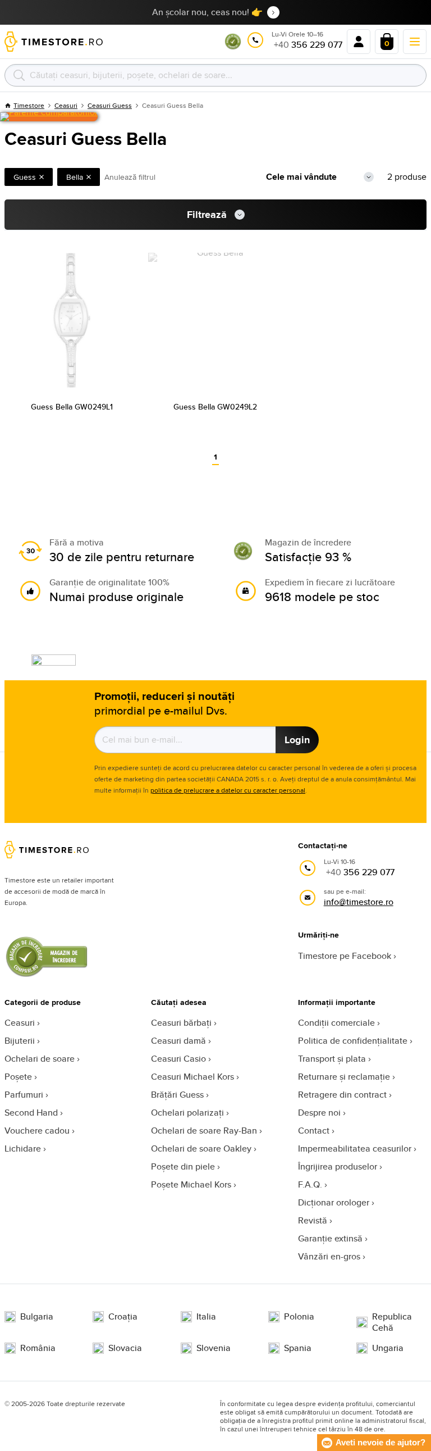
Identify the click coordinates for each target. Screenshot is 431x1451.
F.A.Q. (310, 1184)
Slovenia (213, 1348)
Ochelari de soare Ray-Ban (204, 1130)
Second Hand (31, 1112)
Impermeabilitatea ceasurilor (354, 1148)
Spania (297, 1348)
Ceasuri (19, 1022)
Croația (122, 1316)
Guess (24, 177)
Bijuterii (19, 1040)
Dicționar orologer (333, 1202)
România (38, 1348)
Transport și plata (332, 1058)
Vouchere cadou (37, 1130)
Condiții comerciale (336, 1022)
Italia (206, 1316)
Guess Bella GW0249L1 (72, 406)
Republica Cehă (392, 1322)
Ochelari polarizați (187, 1112)
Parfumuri (23, 1094)
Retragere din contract (342, 1094)
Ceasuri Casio (178, 1058)
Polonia (299, 1316)
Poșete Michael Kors (191, 1184)
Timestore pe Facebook (344, 955)
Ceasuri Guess (110, 105)
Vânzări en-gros (329, 1256)
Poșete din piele (183, 1166)
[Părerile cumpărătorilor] (49, 116)
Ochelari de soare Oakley (201, 1148)
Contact (313, 1130)
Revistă (312, 1220)
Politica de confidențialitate (352, 1040)
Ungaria (388, 1348)
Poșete (18, 1076)
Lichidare (22, 1148)
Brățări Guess (177, 1094)
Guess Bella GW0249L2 (215, 406)
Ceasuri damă (178, 1040)
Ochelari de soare (39, 1058)
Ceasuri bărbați (181, 1022)
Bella (74, 177)
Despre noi (319, 1112)
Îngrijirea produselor (337, 1166)
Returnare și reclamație (344, 1076)
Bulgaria (36, 1316)
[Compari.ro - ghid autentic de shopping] (232, 46)
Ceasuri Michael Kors (192, 1076)
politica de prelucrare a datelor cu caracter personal (227, 790)
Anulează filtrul (129, 177)
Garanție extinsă (330, 1238)
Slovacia (125, 1348)
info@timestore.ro (358, 901)
